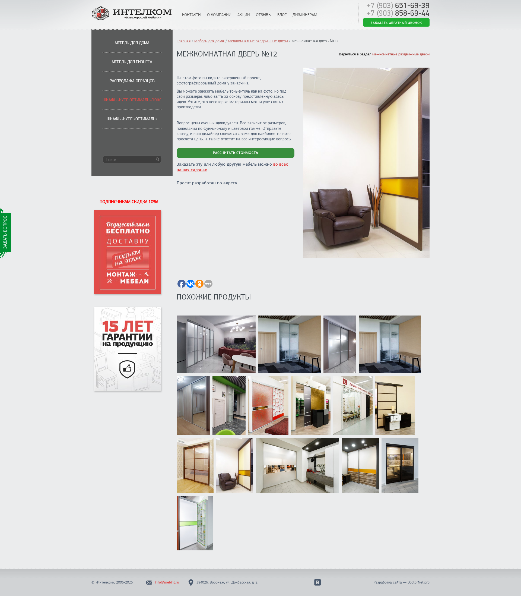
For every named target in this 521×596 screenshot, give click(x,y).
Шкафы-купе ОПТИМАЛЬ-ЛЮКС (132, 99)
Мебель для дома (132, 42)
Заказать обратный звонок (396, 23)
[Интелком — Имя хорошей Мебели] (132, 13)
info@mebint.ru (167, 582)
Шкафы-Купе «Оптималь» (132, 118)
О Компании (219, 14)
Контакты (191, 14)
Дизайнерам (305, 14)
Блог (282, 14)
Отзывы (263, 14)
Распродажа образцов (132, 80)
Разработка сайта (388, 582)
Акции (243, 14)
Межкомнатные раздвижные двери (258, 41)
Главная (183, 41)
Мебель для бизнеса (132, 61)
